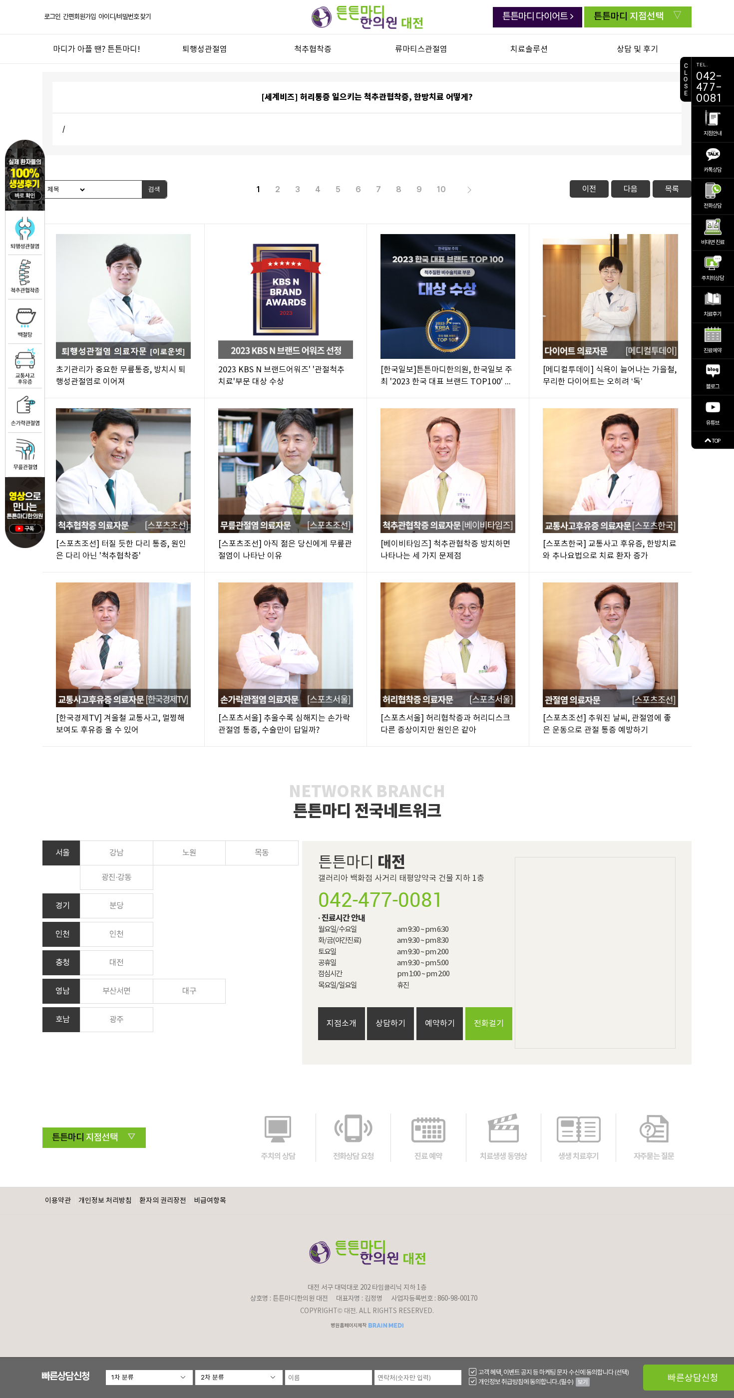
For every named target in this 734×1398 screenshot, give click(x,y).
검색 (154, 189)
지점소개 (342, 1023)
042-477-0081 (381, 899)
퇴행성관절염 (204, 49)
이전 (589, 189)
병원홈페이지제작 (349, 1326)
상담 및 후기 (637, 49)
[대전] (367, 16)
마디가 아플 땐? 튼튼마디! (96, 49)
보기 (583, 1382)
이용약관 (58, 1201)
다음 (631, 189)
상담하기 (390, 1023)
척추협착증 (313, 49)
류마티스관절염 (421, 49)
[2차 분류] (238, 1377)
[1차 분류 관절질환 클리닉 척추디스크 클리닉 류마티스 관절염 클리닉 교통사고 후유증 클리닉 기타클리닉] (149, 1377)
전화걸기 (489, 1023)
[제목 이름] (64, 189)
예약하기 (440, 1023)
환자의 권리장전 (162, 1201)
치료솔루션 (529, 49)
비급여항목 (210, 1201)
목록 (672, 189)
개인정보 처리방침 (105, 1201)
